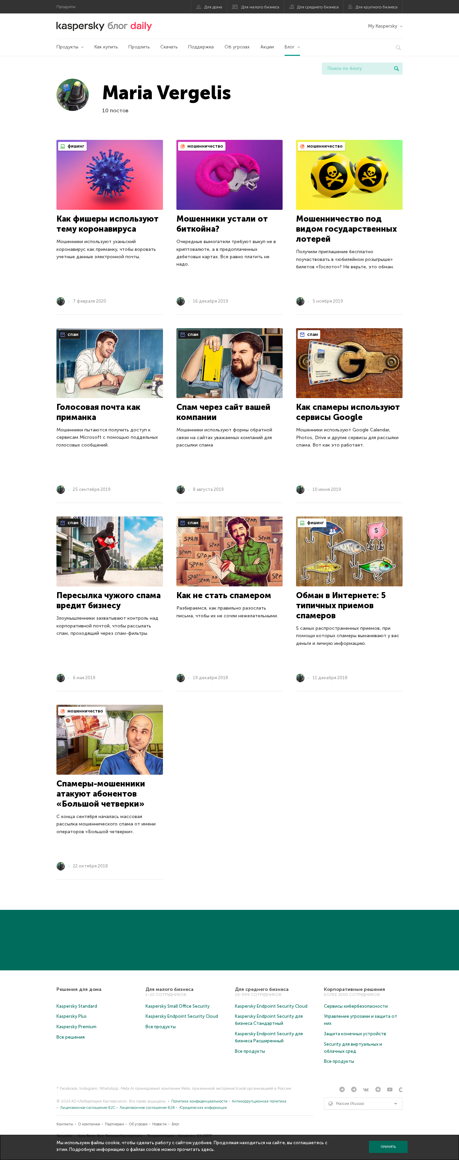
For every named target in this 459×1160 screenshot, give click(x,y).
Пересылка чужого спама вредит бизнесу (108, 600)
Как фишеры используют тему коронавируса (107, 224)
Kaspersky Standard (76, 1006)
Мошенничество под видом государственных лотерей (346, 229)
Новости (159, 1124)
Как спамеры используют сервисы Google (348, 412)
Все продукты (160, 1026)
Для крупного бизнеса (377, 7)
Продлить (139, 47)
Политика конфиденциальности (199, 1101)
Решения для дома (78, 989)
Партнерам (114, 1124)
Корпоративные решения (354, 989)
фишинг (75, 146)
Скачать (168, 47)
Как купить (106, 47)
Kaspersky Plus (71, 1016)
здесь (207, 1149)
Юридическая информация (203, 1108)
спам (72, 334)
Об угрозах (237, 47)
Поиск (396, 69)
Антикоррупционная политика (259, 1101)
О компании (89, 1124)
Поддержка (201, 47)
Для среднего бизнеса (318, 7)
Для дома (213, 7)
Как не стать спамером (223, 595)
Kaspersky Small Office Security (177, 1006)
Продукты (67, 47)
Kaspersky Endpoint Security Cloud (181, 1016)
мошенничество (204, 146)
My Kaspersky (382, 26)
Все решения (70, 1037)
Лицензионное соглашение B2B (147, 1108)
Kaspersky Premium (76, 1026)
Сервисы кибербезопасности (356, 1006)
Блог (290, 47)
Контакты (64, 1124)
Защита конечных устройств (355, 1033)
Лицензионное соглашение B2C (87, 1108)
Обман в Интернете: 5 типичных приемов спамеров (341, 605)
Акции (267, 47)
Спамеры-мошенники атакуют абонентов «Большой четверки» (100, 794)
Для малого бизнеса (260, 7)
